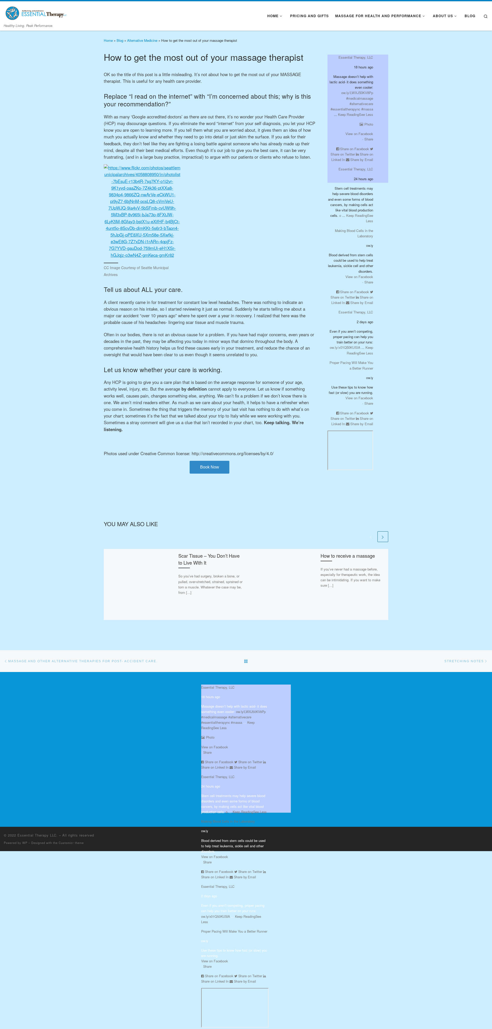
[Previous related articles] (371, 536)
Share (368, 139)
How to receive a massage (348, 555)
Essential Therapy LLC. (37, 835)
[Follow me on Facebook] (487, 836)
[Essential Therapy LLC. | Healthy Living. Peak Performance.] (36, 11)
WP (24, 843)
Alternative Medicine (142, 40)
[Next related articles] (382, 536)
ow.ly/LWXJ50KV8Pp (357, 92)
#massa (367, 109)
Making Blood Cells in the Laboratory (228, 821)
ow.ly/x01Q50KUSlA (345, 347)
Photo (368, 124)
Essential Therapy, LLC (356, 57)
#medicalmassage (359, 98)
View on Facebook (359, 133)
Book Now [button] (209, 467)
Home (108, 40)
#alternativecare (361, 103)
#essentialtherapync (345, 109)
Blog (120, 40)
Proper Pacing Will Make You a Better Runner (234, 931)
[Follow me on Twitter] (482, 836)
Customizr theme (71, 843)
